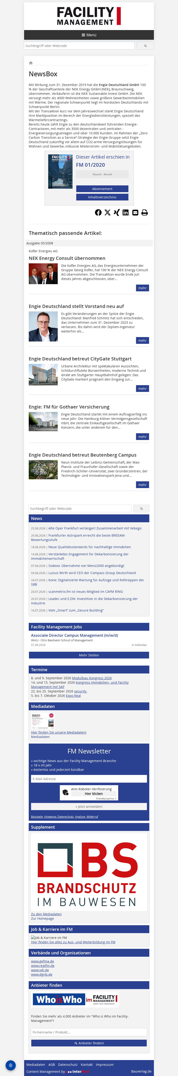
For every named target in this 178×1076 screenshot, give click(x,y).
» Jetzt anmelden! (89, 806)
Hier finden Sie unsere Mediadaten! (58, 732)
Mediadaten (40, 737)
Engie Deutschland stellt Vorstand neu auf (76, 306)
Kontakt (87, 1064)
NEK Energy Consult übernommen (67, 258)
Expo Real (73, 695)
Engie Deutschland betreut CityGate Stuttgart (80, 359)
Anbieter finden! (91, 1043)
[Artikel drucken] (144, 212)
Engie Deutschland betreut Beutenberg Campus (83, 455)
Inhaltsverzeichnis (102, 197)
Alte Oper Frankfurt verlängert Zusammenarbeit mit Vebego (86, 528)
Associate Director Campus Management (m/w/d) (74, 635)
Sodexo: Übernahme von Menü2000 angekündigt (77, 565)
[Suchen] (145, 45)
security (80, 691)
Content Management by (46, 1071)
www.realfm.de (42, 965)
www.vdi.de (40, 970)
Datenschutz (68, 1064)
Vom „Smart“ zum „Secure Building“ (67, 610)
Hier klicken (94, 793)
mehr (142, 288)
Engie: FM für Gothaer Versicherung (69, 407)
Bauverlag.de (141, 1071)
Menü (91, 34)
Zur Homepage (42, 918)
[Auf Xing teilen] (116, 214)
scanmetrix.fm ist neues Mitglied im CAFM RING (77, 591)
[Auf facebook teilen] (98, 214)
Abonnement (102, 189)
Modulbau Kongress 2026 (92, 678)
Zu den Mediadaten (46, 914)
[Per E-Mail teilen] (135, 212)
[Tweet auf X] (107, 214)
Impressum (105, 1064)
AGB (51, 1064)
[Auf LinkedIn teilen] (126, 214)
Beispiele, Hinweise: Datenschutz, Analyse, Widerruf (64, 816)
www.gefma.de (42, 961)
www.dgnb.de (41, 974)
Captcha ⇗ (106, 798)
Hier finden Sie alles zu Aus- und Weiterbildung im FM (73, 942)
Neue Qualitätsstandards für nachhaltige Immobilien (81, 547)
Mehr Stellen (89, 655)
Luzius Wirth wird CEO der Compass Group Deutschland (83, 573)
